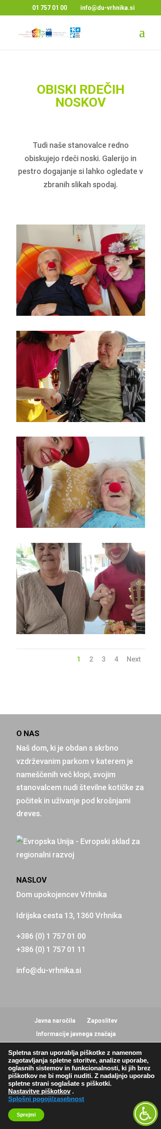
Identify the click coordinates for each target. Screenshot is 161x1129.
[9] (80, 525)
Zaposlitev (102, 1020)
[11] (80, 312)
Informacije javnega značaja (76, 1033)
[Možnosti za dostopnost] (145, 1113)
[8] (80, 631)
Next (134, 659)
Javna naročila (55, 1020)
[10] (80, 419)
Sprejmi (26, 1115)
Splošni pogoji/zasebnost (46, 1099)
